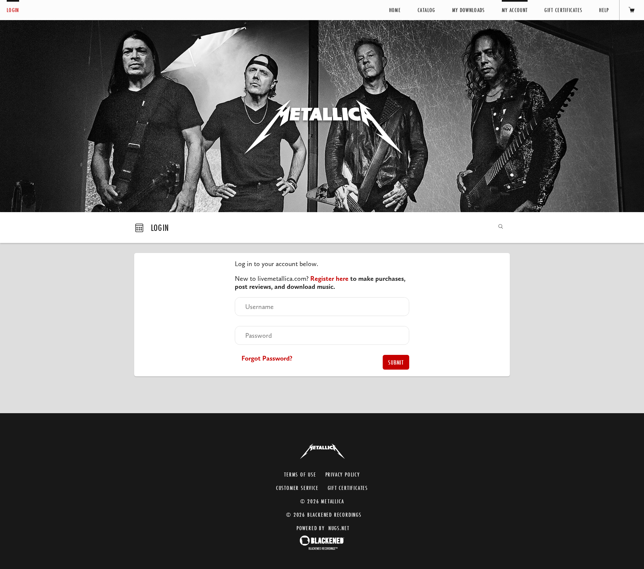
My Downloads (468, 10)
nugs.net (339, 528)
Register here (329, 278)
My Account (515, 10)
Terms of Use (300, 474)
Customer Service (297, 488)
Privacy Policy (342, 474)
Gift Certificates (563, 10)
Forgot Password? (266, 358)
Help (604, 10)
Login (13, 10)
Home (395, 10)
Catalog (426, 10)
